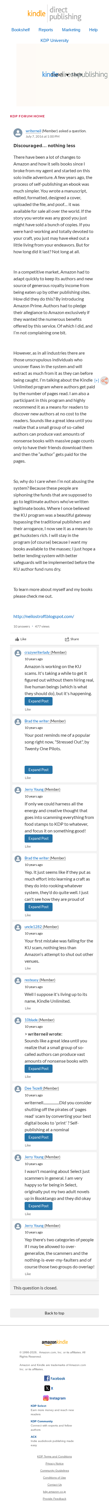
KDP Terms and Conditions (54, 1456)
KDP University (55, 40)
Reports (46, 29)
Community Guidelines (54, 1470)
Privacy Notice (55, 1463)
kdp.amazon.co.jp (54, 1491)
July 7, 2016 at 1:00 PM (43, 136)
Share (74, 639)
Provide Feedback (54, 1498)
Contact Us (55, 1484)
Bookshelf (20, 29)
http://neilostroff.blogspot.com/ (43, 616)
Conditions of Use (54, 1477)
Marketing (71, 29)
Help (93, 29)
